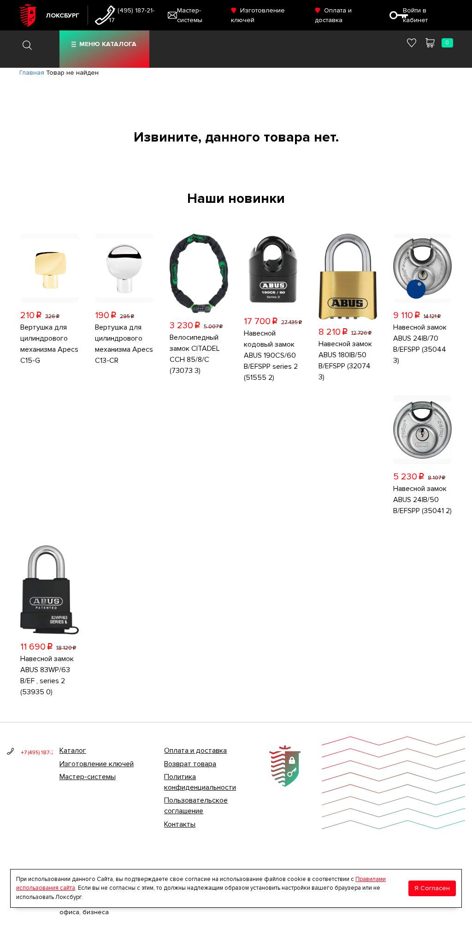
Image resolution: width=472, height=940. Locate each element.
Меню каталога (107, 44)
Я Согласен (432, 888)
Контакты (179, 824)
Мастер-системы (87, 776)
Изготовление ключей (96, 764)
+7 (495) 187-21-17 (131, 15)
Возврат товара (190, 764)
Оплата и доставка (195, 750)
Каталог (72, 750)
